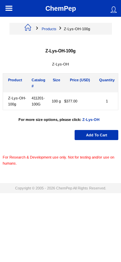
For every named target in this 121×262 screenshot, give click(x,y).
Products (49, 29)
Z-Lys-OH (90, 120)
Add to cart (96, 135)
